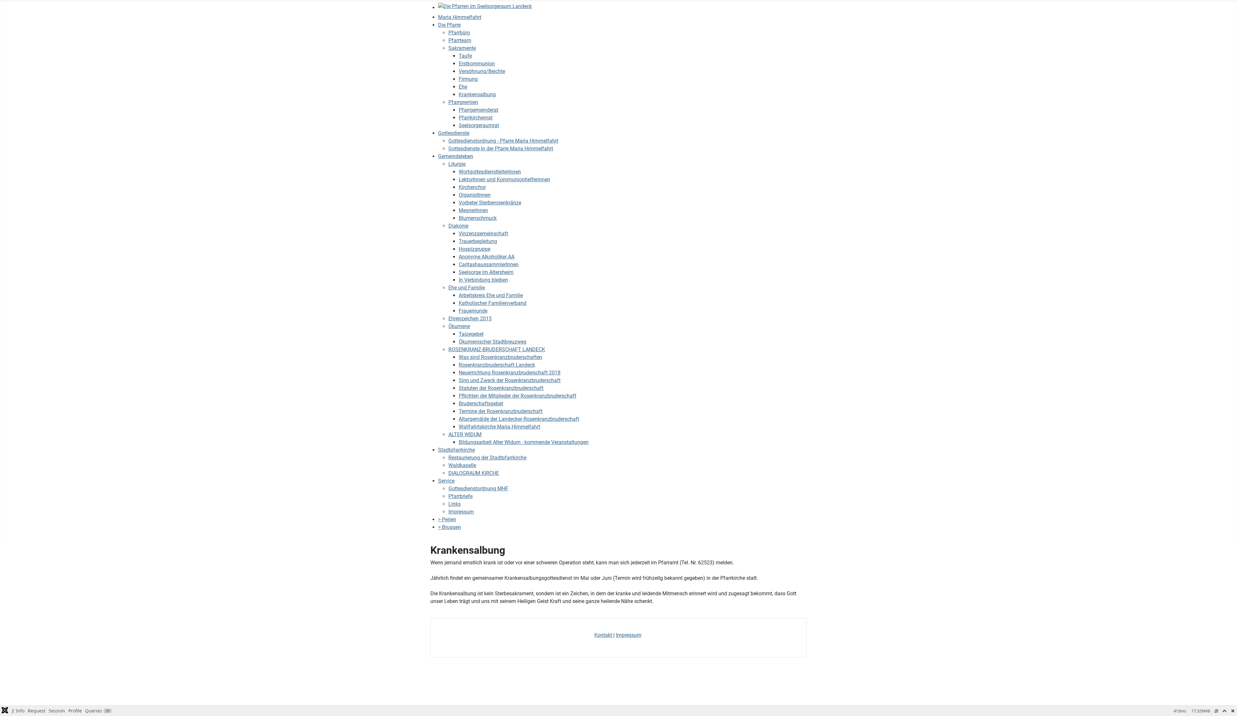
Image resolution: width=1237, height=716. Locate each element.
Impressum (628, 635)
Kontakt (603, 635)
